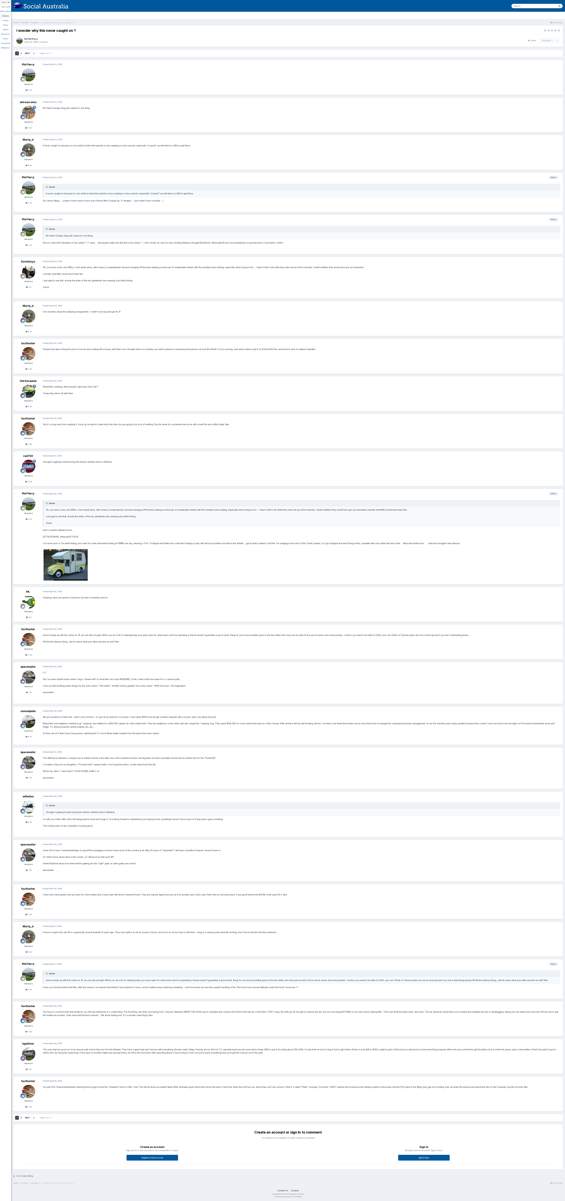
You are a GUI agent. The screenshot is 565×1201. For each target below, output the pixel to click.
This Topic (547, 6)
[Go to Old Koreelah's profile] (28, 391)
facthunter (28, 343)
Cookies (295, 1190)
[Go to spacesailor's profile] (28, 677)
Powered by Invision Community (288, 1197)
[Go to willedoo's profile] (28, 806)
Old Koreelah (28, 380)
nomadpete (28, 711)
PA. (28, 591)
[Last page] (34, 53)
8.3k (30, 822)
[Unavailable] (65, 564)
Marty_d (28, 139)
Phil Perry (33, 39)
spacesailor (28, 666)
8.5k (30, 736)
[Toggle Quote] (47, 187)
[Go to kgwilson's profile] (28, 1054)
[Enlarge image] (285, 242)
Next (27, 53)
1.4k (30, 1069)
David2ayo (28, 261)
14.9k (29, 481)
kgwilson (28, 1043)
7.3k (30, 692)
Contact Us (282, 1190)
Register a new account (152, 1157)
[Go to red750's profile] (28, 466)
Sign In (5, 2)
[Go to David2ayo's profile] (28, 272)
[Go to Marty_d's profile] (28, 150)
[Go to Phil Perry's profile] (19, 40)
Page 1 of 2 (45, 53)
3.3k (30, 90)
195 (29, 617)
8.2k (30, 165)
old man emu (28, 102)
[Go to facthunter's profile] (28, 353)
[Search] (559, 6)
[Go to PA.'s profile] (28, 602)
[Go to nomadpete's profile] (28, 721)
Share (533, 40)
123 (29, 287)
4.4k (30, 406)
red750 (28, 455)
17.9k (29, 369)
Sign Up (4, 7)
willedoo (28, 796)
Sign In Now (424, 1157)
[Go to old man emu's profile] (28, 112)
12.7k (29, 128)
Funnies (44, 42)
